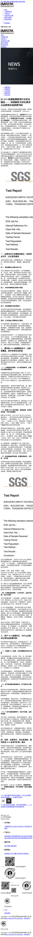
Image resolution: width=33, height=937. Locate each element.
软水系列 (13, 838)
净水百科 (7, 95)
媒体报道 (7, 93)
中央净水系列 (25, 836)
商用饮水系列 (27, 838)
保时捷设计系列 (9, 836)
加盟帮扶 (7, 89)
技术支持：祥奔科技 (23, 918)
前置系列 (18, 836)
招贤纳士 (26, 853)
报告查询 (13, 846)
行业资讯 (7, 91)
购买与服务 (8, 17)
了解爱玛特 (8, 11)
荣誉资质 (27, 826)
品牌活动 (7, 87)
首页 (5, 10)
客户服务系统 (5, 1)
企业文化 (15, 826)
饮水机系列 (19, 838)
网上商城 (7, 846)
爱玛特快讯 (8, 19)
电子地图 (13, 853)
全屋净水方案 (8, 15)
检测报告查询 (14, 1)
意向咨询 (20, 853)
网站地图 (22, 1)
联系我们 (7, 23)
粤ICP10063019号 (10, 918)
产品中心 (7, 13)
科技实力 (21, 826)
